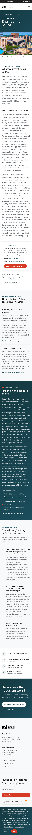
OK (14, 831)
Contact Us (5, 767)
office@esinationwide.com (17, 261)
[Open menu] (29, 6)
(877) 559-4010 (13, 258)
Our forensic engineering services (14, 372)
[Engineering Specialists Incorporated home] (7, 6)
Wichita (14, 282)
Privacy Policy (19, 827)
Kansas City (7, 278)
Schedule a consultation (14, 266)
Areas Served (11, 57)
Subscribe (7, 795)
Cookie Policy (8, 827)
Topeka (5, 282)
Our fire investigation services (12, 513)
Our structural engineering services (14, 341)
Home (3, 57)
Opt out (6, 831)
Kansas (19, 57)
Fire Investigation (7, 763)
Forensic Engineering (9, 760)
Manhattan (18, 278)
